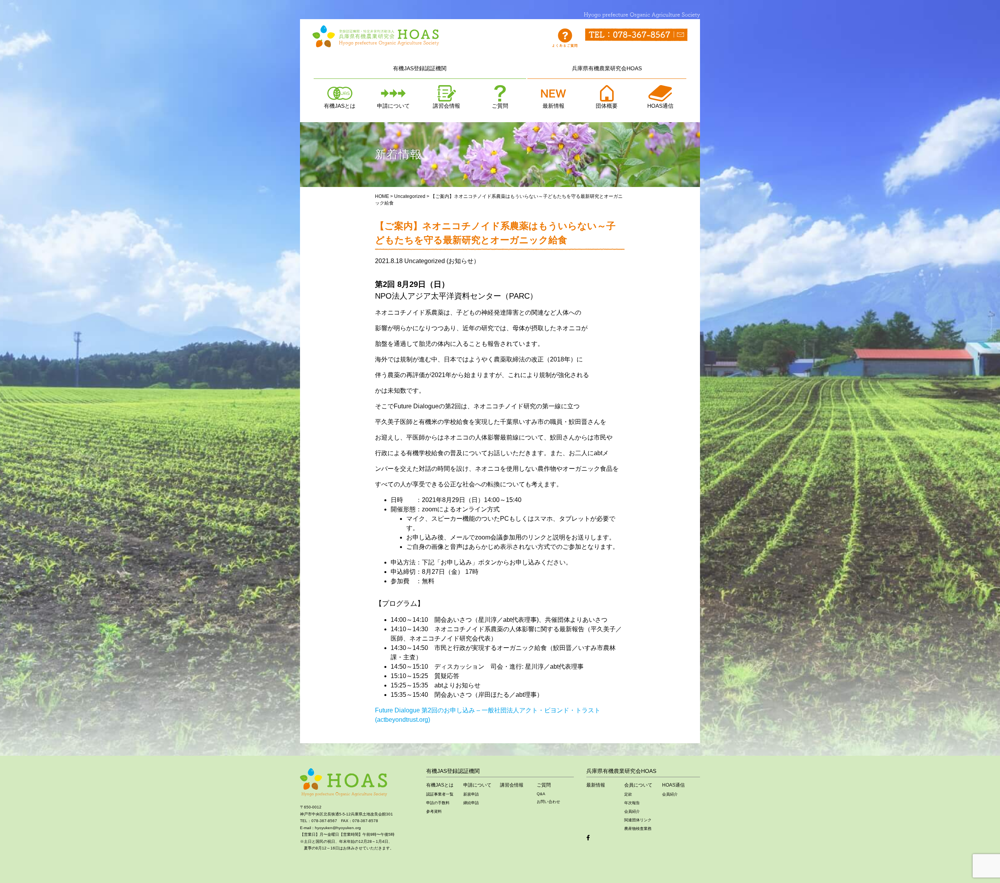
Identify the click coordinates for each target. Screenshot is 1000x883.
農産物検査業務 (638, 828)
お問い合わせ (548, 801)
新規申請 (471, 794)
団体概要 (607, 106)
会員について (638, 785)
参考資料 (434, 811)
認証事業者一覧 (440, 794)
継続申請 (471, 803)
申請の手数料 (438, 803)
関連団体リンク (638, 820)
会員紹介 (632, 811)
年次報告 (632, 803)
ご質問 (500, 106)
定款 (628, 794)
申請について (393, 106)
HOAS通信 (660, 106)
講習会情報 (446, 106)
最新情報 (553, 106)
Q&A (541, 794)
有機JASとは (339, 106)
